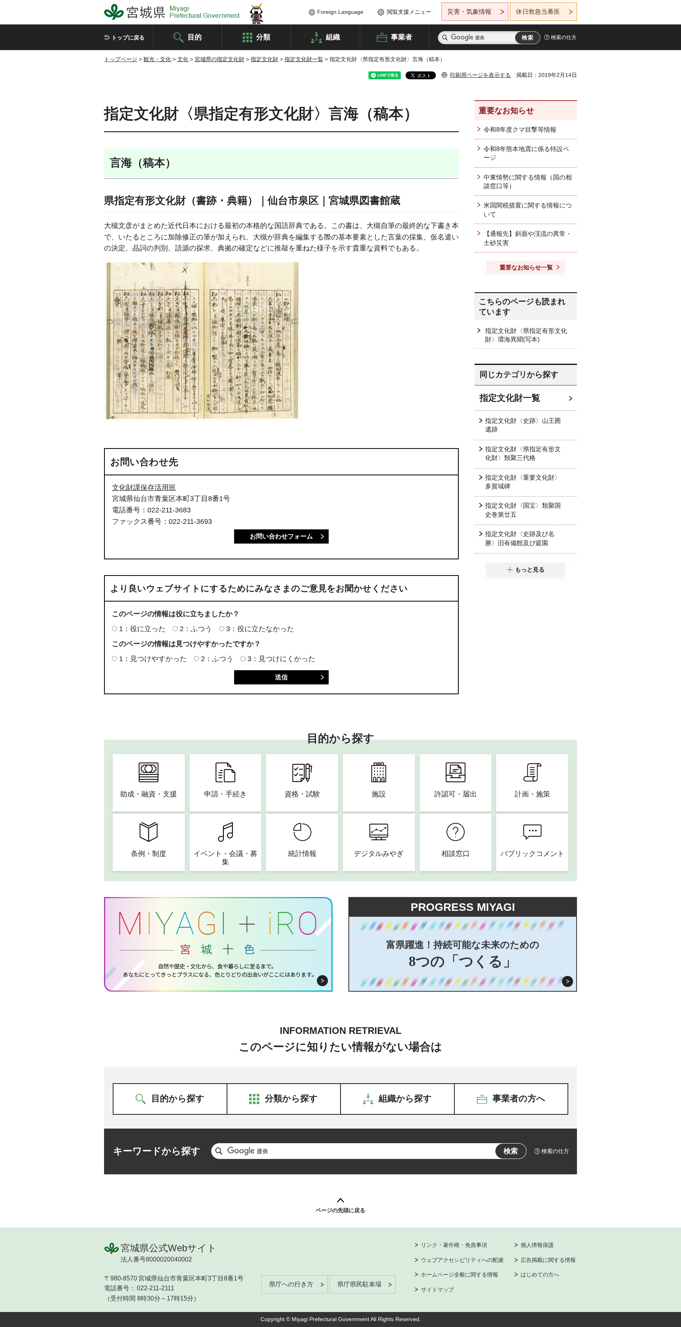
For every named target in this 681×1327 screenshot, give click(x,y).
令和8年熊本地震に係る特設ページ (526, 153)
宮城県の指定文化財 (219, 59)
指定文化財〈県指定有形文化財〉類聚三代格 (523, 453)
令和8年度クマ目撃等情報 (520, 129)
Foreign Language (340, 12)
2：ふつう (196, 629)
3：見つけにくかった (281, 659)
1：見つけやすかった (153, 659)
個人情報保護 (537, 1245)
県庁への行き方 (291, 1284)
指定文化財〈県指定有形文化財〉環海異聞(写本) (526, 335)
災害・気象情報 (469, 11)
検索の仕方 (564, 37)
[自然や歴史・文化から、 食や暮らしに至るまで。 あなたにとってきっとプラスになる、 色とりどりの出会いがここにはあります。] (218, 970)
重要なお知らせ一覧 (526, 267)
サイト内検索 (445, 38)
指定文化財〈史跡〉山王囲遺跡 (523, 425)
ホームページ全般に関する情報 (459, 1274)
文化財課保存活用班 (144, 488)
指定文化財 (264, 59)
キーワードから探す (157, 1151)
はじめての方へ (540, 1274)
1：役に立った (142, 629)
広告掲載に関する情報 (548, 1260)
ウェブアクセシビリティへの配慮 (462, 1260)
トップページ (120, 59)
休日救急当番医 (538, 11)
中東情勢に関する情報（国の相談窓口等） (528, 181)
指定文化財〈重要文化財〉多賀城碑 (523, 482)
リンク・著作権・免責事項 (454, 1245)
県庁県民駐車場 (359, 1284)
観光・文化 (157, 59)
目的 (195, 37)
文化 (182, 59)
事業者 (401, 37)
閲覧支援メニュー (409, 12)
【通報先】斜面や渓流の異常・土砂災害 (528, 238)
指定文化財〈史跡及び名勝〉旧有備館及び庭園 (519, 538)
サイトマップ (437, 1289)
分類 (263, 37)
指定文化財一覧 (304, 59)
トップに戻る (128, 37)
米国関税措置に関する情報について (528, 209)
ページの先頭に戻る (340, 1210)
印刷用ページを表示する (480, 75)
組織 (333, 37)
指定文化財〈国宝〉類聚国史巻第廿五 (523, 510)
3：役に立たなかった (260, 629)
